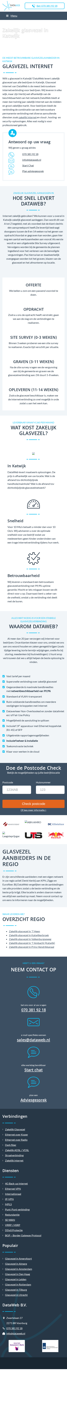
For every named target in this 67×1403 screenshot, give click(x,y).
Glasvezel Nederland (39, 24)
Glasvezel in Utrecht (16, 1294)
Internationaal (13, 1193)
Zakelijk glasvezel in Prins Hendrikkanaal (31, 946)
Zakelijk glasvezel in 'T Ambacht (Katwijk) (32, 942)
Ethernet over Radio (16, 1139)
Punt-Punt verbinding (17, 1209)
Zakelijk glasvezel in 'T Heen (24, 931)
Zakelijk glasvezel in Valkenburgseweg (30, 939)
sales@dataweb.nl (33, 1040)
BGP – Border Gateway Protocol (23, 1235)
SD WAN (10, 1219)
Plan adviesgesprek (33, 171)
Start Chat (28, 165)
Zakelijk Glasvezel (19, 24)
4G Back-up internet (16, 1183)
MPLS (8, 1204)
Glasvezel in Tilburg (16, 1289)
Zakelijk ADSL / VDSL (17, 1150)
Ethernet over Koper (16, 1134)
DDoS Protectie (14, 1230)
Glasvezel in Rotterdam (18, 1284)
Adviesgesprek (33, 1101)
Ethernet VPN (13, 1188)
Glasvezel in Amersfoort (18, 1258)
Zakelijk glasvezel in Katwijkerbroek (29, 935)
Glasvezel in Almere (16, 1263)
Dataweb (4, 24)
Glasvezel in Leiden (15, 1279)
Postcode (7, 782)
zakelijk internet (28, 117)
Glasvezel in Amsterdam (18, 1268)
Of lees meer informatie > (33, 810)
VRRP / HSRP (12, 1224)
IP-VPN (9, 1199)
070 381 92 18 (30, 154)
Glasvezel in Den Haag (17, 1274)
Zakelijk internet (14, 1160)
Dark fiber (10, 1144)
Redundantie (12, 1214)
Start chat (33, 1071)
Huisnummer (43, 782)
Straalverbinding (14, 1155)
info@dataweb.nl (31, 159)
